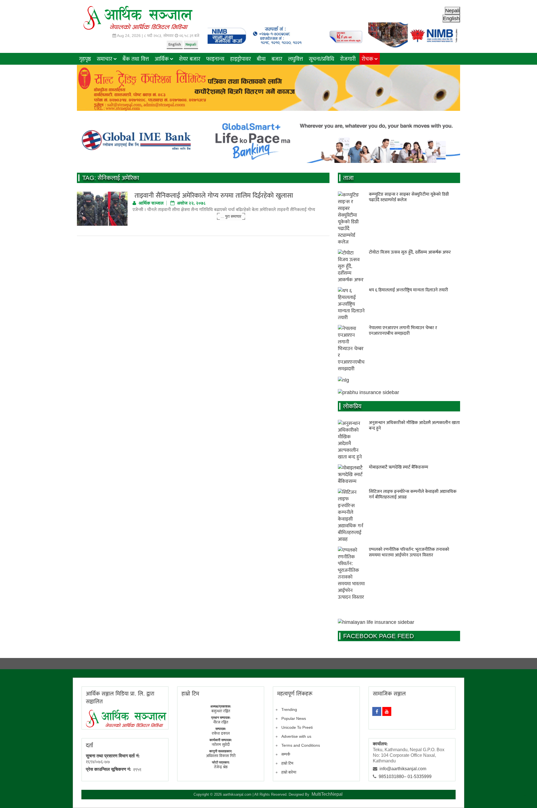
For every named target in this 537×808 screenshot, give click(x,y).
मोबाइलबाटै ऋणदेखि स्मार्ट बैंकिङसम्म (398, 467)
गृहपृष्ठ (85, 59)
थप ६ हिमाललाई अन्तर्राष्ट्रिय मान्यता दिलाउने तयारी (408, 289)
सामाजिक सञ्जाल (389, 693)
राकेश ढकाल (221, 733)
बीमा (261, 59)
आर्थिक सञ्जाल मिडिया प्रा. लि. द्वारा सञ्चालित (120, 697)
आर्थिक (162, 59)
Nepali (190, 44)
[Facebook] (377, 711)
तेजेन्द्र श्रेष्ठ (221, 767)
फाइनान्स (215, 59)
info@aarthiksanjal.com (403, 768)
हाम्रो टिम (287, 763)
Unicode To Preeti (297, 727)
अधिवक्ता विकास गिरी (220, 755)
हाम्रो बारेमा (288, 772)
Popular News (293, 718)
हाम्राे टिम (190, 693)
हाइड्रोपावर (240, 59)
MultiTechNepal (327, 794)
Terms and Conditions (300, 745)
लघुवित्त (295, 59)
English (174, 44)
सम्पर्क (285, 754)
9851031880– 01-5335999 (405, 776)
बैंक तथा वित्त (136, 59)
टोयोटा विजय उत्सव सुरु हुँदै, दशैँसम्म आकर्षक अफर (410, 252)
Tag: (110, 177)
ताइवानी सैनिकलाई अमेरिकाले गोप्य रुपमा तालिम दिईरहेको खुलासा (213, 195)
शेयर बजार (189, 59)
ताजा (348, 177)
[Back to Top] (524, 795)
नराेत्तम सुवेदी (221, 744)
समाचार (104, 59)
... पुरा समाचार (231, 216)
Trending (289, 709)
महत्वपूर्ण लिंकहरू (294, 693)
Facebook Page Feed (378, 636)
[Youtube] (387, 711)
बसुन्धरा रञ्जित (220, 711)
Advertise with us (296, 736)
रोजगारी (348, 59)
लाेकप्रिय (352, 406)
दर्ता (89, 745)
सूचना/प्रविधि (321, 59)
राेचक (367, 59)
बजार (277, 59)
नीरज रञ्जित (220, 722)
